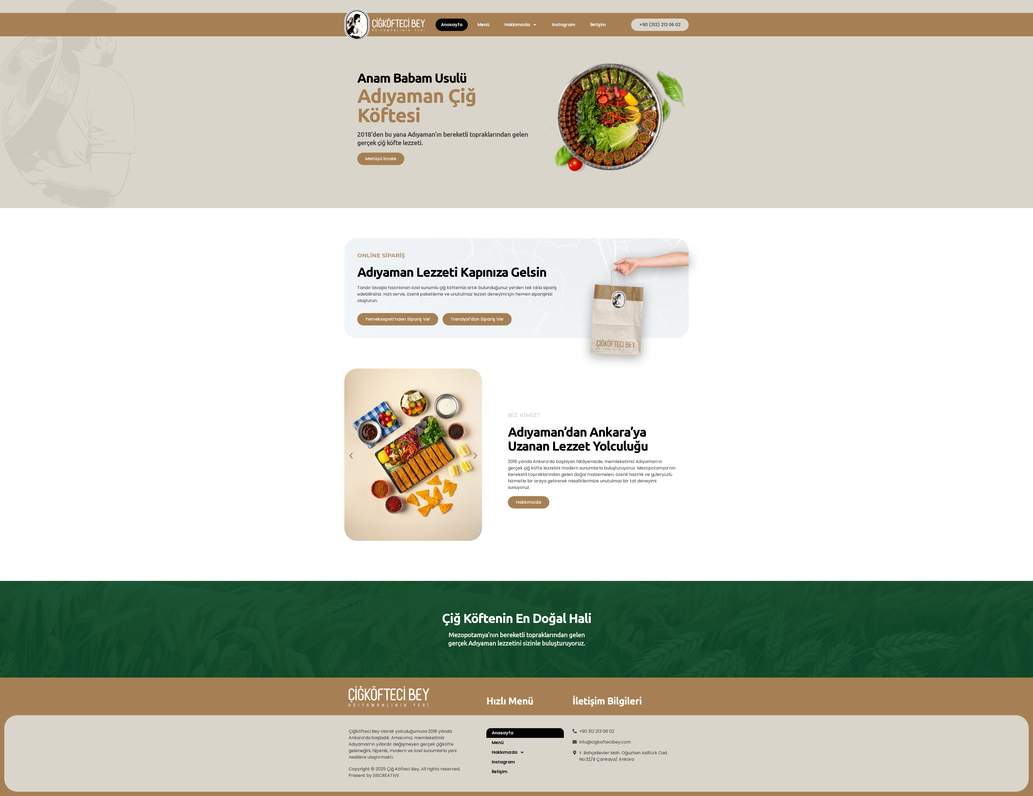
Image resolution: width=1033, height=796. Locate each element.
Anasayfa (451, 25)
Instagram (563, 25)
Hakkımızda (517, 25)
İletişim (598, 25)
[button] (351, 456)
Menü (483, 25)
